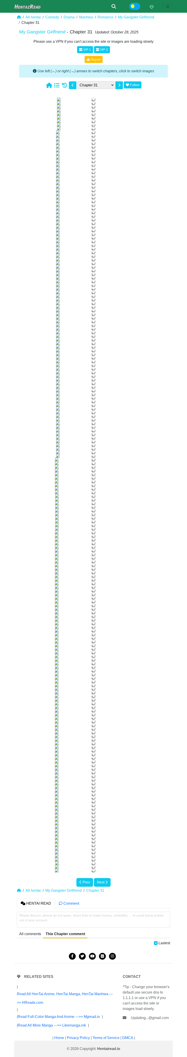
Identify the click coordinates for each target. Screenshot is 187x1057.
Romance (105, 17)
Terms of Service (106, 1038)
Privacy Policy (78, 1038)
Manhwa (86, 17)
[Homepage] (49, 85)
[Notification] (151, 7)
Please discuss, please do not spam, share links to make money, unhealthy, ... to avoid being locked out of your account (91, 918)
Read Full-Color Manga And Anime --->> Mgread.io (59, 1017)
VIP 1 (86, 49)
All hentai (33, 17)
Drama (69, 17)
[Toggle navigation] (168, 6)
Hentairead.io (108, 1049)
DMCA (127, 1038)
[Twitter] (82, 956)
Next (101, 882)
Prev (86, 882)
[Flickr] (102, 956)
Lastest (164, 943)
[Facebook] (72, 956)
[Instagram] (112, 956)
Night (138, 6)
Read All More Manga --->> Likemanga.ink (52, 1025)
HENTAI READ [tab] (38, 903)
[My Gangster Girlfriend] (56, 85)
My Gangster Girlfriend (136, 17)
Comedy (52, 17)
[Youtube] (92, 956)
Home (59, 1038)
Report (95, 59)
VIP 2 (103, 49)
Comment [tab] (70, 903)
